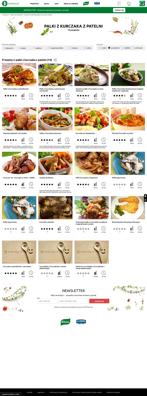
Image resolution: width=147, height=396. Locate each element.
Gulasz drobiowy (46, 178)
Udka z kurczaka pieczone (50, 133)
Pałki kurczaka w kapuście (87, 178)
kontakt (29, 392)
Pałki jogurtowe (118, 178)
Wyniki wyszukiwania (16, 15)
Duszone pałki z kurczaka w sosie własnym (89, 90)
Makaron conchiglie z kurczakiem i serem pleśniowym (90, 267)
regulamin (41, 392)
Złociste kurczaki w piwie (122, 133)
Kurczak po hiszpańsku (85, 133)
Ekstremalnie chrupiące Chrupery (126, 222)
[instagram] (145, 200)
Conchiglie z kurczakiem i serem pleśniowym (53, 267)
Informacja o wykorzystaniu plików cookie (87, 392)
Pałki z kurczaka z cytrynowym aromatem (52, 90)
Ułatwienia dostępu (113, 392)
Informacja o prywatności (58, 392)
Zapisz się (99, 301)
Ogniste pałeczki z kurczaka (15, 133)
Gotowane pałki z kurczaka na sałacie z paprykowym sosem (91, 223)
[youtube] (145, 196)
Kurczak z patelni (47, 222)
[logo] (10, 3)
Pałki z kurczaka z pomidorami (16, 89)
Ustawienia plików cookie (10, 394)
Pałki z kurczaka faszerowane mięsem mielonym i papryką (128, 90)
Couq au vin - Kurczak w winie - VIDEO (19, 178)
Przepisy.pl (5, 15)
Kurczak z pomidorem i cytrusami (17, 266)
